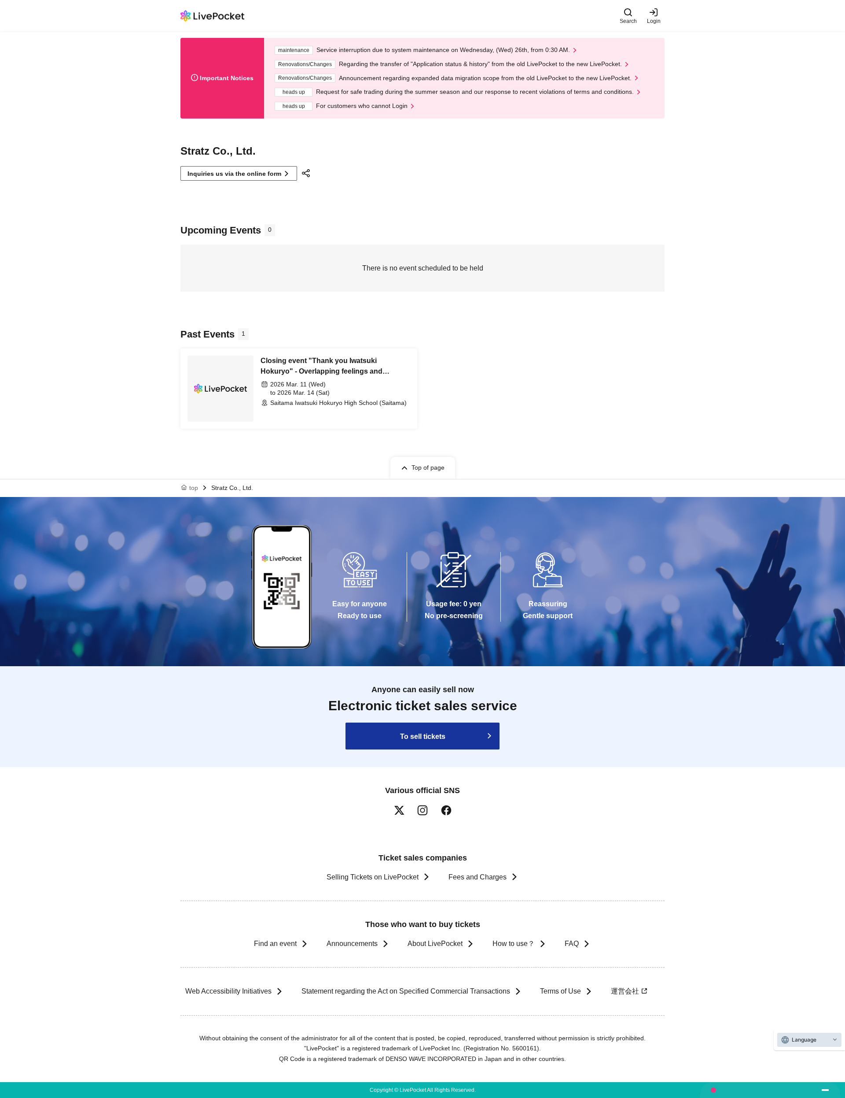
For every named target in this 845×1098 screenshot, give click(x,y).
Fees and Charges (477, 877)
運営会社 (625, 991)
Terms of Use (560, 991)
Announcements (352, 943)
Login (654, 21)
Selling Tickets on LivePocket (373, 877)
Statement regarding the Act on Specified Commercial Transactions (405, 991)
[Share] (307, 173)
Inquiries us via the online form (234, 173)
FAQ (572, 943)
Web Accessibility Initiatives (228, 991)
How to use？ (513, 943)
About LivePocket (435, 943)
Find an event (275, 943)
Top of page (428, 467)
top (193, 487)
